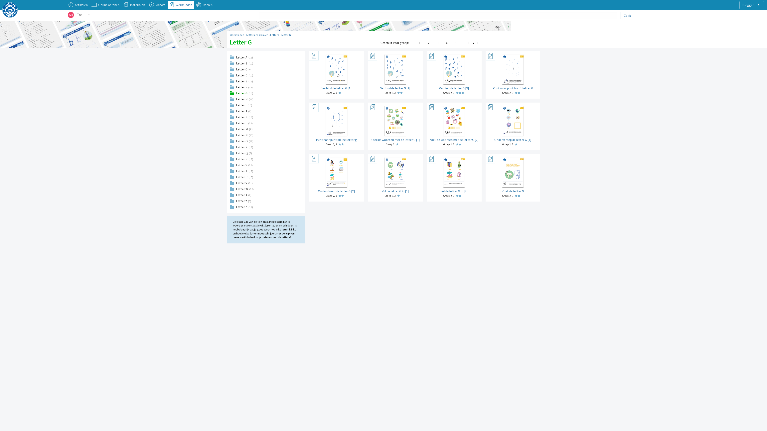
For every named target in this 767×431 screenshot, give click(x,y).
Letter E (242, 81)
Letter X (242, 195)
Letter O (242, 141)
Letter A (242, 57)
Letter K (242, 117)
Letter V (242, 183)
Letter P (242, 147)
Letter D (242, 75)
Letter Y (241, 201)
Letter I (241, 105)
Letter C (242, 69)
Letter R (242, 159)
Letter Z (242, 207)
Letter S (242, 165)
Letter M (242, 129)
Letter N (242, 135)
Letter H (242, 99)
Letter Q (242, 153)
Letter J (242, 111)
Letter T (242, 171)
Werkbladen (237, 35)
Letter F (242, 87)
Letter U (242, 177)
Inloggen (748, 5)
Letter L (242, 123)
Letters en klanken (257, 35)
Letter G (286, 35)
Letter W (242, 189)
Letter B (242, 63)
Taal (80, 14)
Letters (274, 35)
